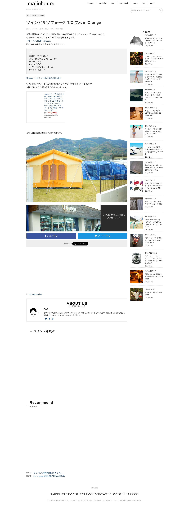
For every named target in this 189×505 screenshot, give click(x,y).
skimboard (124, 3)
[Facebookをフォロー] (49, 319)
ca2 (30, 294)
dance (135, 3)
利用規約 (94, 488)
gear (113, 3)
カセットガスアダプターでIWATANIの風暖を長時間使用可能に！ (153, 113)
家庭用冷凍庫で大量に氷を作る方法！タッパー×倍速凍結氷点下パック (154, 167)
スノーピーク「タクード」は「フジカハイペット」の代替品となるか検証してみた (153, 259)
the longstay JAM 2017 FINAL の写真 (49, 476)
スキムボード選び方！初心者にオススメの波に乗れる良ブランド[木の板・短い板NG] (153, 78)
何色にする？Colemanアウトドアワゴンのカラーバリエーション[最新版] (153, 186)
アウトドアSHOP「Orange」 (39, 41)
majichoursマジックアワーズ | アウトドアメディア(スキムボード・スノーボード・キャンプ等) (94, 494)
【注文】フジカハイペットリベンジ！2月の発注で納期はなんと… (154, 58)
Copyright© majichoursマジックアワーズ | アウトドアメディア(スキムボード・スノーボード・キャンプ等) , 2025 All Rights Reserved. (94, 501)
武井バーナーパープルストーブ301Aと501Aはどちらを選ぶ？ (153, 240)
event (152, 3)
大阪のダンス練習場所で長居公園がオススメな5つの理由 (154, 276)
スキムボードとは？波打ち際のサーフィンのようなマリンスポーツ (153, 131)
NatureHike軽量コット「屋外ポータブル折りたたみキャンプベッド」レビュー (153, 223)
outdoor (91, 3)
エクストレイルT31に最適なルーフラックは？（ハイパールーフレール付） (153, 96)
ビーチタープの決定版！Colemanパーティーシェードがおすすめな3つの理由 (154, 150)
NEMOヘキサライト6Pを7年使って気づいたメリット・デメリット (154, 40)
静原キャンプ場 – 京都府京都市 (153, 293)
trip (144, 3)
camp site (102, 3)
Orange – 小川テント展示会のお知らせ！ (44, 78)
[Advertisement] (51, 271)
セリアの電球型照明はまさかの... (47, 473)
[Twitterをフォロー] (46, 319)
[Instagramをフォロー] (52, 319)
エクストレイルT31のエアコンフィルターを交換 (153, 203)
